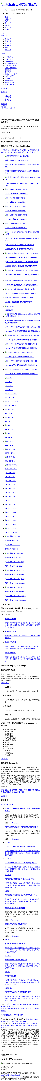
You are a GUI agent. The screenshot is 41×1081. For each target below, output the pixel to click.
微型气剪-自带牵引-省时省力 (15, 908)
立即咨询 (4, 759)
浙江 (8, 1025)
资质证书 (8, 43)
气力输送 (13, 1004)
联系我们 (8, 29)
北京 (12, 1023)
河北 (28, 1023)
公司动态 (8, 98)
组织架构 (8, 45)
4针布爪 (7, 78)
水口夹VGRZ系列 (11, 74)
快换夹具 (8, 70)
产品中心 (8, 21)
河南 (32, 1025)
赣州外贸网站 (21, 1004)
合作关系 (8, 47)
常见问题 (8, 100)
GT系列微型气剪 (11, 68)
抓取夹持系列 (9, 82)
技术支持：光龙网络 (19, 1021)
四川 (28, 1025)
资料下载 (8, 50)
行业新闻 (10, 804)
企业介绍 (8, 39)
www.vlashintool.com (16, 1077)
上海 (20, 1023)
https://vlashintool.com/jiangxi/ (10, 1075)
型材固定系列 (9, 85)
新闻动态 (8, 25)
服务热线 (4, 108)
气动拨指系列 (9, 76)
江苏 (4, 1025)
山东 (16, 1025)
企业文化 (8, 41)
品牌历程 (8, 19)
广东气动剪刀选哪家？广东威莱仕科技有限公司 (21, 827)
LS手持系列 (9, 61)
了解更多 (5, 683)
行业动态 (8, 96)
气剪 (12, 1006)
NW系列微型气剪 (11, 63)
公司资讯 (4, 804)
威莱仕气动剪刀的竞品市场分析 (16, 924)
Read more (16, 823)
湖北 (24, 1025)
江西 (4, 1028)
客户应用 (8, 23)
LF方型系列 (9, 57)
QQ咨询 (11, 108)
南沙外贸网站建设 (33, 1004)
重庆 (24, 1023)
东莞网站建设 (5, 1006)
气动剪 (7, 1004)
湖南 (20, 1025)
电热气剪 (8, 72)
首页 (6, 17)
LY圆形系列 (9, 59)
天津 (16, 1023)
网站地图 (6, 1021)
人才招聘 (8, 27)
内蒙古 (33, 1023)
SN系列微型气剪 (10, 65)
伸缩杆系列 (9, 80)
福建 (12, 1025)
